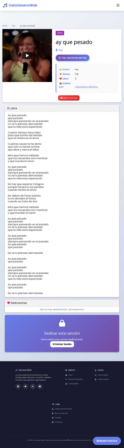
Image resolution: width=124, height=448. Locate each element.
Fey (13, 25)
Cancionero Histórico (86, 86)
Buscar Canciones (75, 379)
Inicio (5, 25)
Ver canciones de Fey (74, 57)
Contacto (58, 422)
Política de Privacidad (63, 409)
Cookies (58, 418)
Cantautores (73, 384)
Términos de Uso (61, 413)
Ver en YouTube (70, 98)
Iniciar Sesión (63, 344)
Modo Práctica (108, 440)
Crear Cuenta (103, 379)
